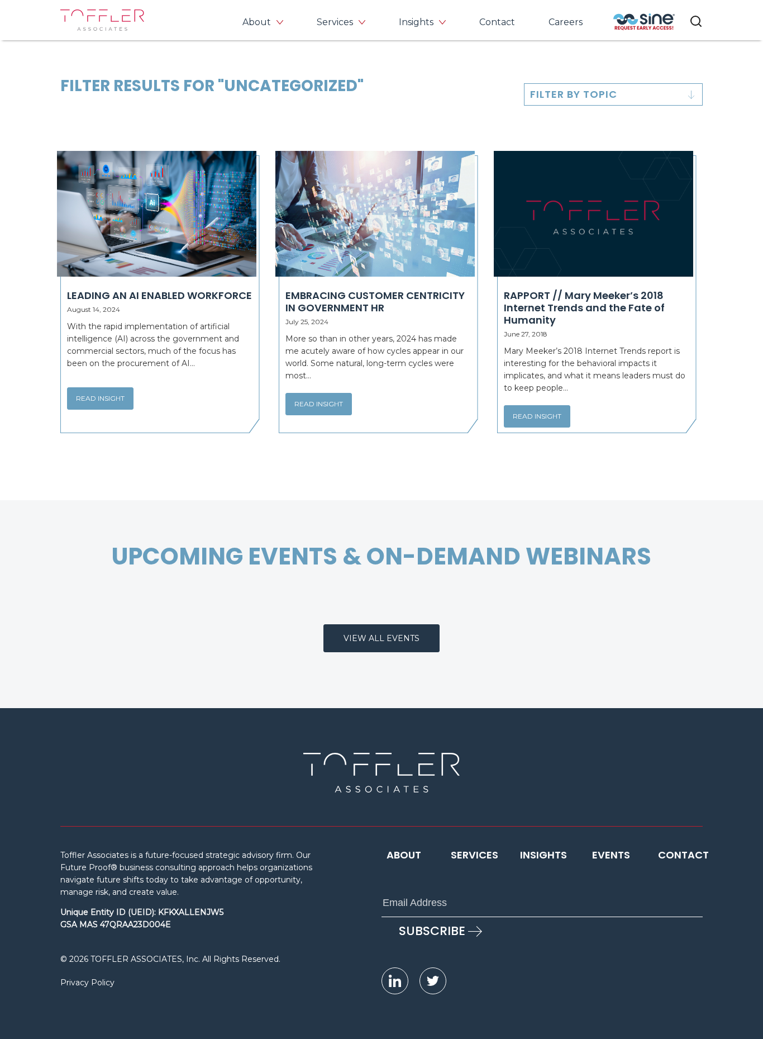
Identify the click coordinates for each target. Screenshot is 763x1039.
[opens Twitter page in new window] (433, 981)
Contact (497, 22)
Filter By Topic (573, 94)
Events (611, 855)
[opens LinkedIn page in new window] (395, 981)
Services (335, 22)
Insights (416, 22)
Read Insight (100, 398)
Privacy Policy (87, 983)
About (256, 22)
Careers (566, 22)
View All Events (381, 638)
